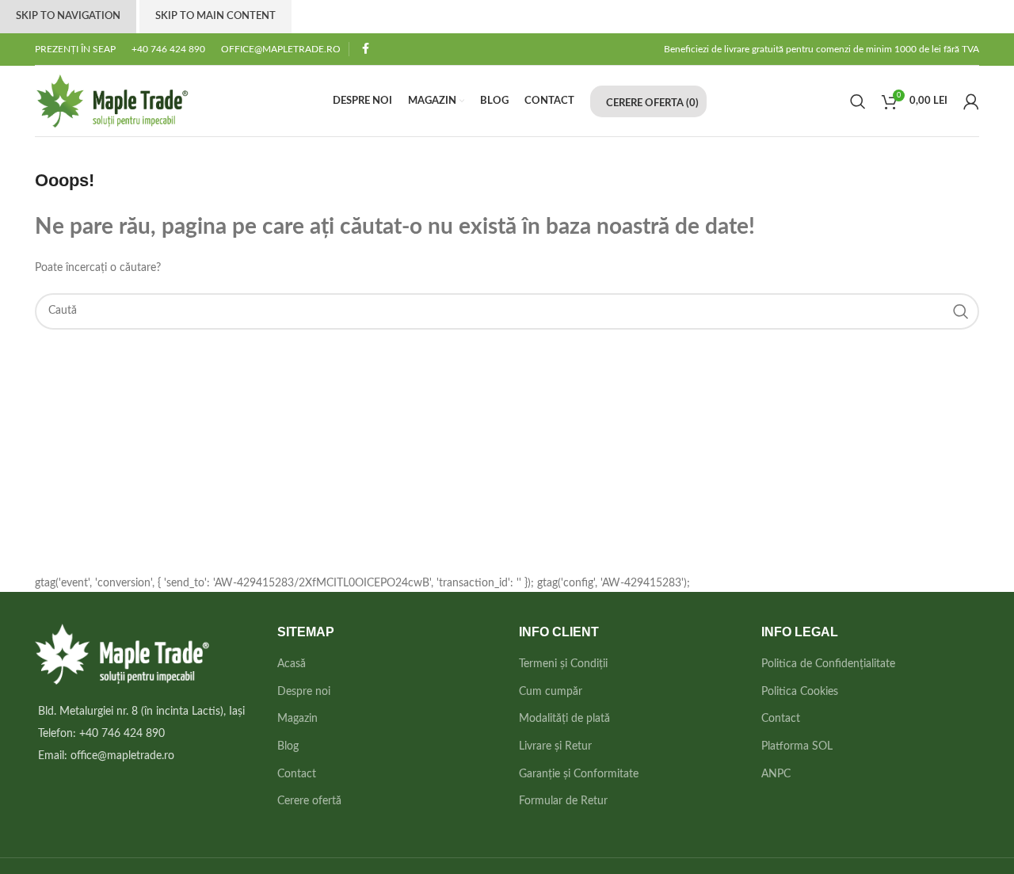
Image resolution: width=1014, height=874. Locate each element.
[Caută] (858, 101)
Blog (288, 746)
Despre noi (303, 691)
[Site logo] (112, 100)
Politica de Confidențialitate (828, 664)
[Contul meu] (971, 101)
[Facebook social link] (365, 49)
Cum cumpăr (550, 691)
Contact (296, 774)
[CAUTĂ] (961, 311)
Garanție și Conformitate (579, 774)
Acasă (291, 664)
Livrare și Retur (555, 746)
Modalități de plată (564, 718)
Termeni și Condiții (563, 664)
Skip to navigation (68, 16)
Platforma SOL (797, 746)
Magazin (297, 718)
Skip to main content (215, 16)
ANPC (776, 774)
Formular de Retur (563, 801)
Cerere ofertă (309, 801)
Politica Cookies (799, 691)
